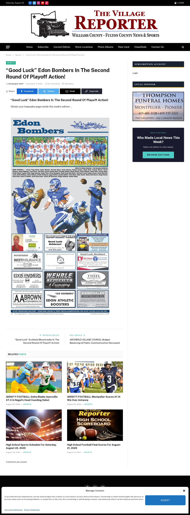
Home (29, 47)
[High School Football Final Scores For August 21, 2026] (95, 425)
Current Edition (62, 47)
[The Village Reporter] (95, 24)
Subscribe (43, 47)
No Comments (54, 84)
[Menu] (8, 47)
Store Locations (84, 47)
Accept (165, 500)
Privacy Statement (32, 510)
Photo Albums (105, 47)
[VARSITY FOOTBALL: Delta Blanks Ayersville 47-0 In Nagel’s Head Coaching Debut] (34, 377)
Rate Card (123, 47)
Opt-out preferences (13, 510)
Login (135, 73)
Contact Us (157, 47)
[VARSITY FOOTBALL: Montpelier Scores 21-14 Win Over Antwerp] (95, 377)
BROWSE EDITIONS (158, 155)
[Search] (182, 47)
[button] (184, 490)
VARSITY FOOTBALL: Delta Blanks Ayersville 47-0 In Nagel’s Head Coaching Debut (32, 398)
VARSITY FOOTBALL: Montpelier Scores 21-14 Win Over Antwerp (93, 398)
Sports (11, 63)
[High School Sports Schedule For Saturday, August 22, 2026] (34, 425)
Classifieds (140, 47)
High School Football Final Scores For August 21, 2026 (93, 446)
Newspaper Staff (15, 84)
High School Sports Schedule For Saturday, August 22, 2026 (31, 446)
